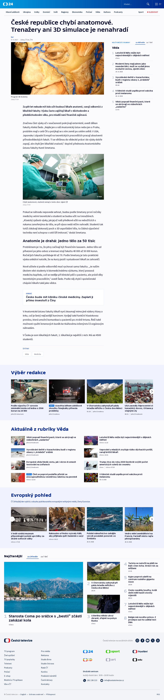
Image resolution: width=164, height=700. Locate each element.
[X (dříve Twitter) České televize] (153, 640)
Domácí (46, 12)
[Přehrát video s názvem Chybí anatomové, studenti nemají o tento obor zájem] (63, 177)
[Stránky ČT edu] (137, 659)
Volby (36, 12)
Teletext (8, 663)
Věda (98, 12)
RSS (158, 694)
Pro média (45, 651)
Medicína (37, 354)
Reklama (45, 655)
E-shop (7, 676)
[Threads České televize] (158, 640)
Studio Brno (46, 659)
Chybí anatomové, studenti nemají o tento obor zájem (44, 202)
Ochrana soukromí (36, 694)
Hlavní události (12, 12)
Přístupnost (50, 694)
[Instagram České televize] (137, 640)
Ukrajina (27, 12)
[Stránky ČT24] (88, 651)
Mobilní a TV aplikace (13, 680)
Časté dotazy (46, 680)
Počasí (89, 12)
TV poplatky (9, 659)
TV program (9, 651)
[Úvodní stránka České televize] (18, 640)
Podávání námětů (48, 676)
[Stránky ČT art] (111, 659)
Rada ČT (44, 667)
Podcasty (118, 12)
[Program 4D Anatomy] (57, 68)
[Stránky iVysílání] (140, 651)
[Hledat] (148, 4)
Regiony (65, 12)
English (23, 694)
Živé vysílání (9, 655)
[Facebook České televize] (142, 640)
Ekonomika (77, 12)
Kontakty (45, 684)
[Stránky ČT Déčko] (87, 659)
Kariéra (44, 671)
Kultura (107, 12)
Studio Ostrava (47, 663)
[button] (63, 177)
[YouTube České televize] (148, 640)
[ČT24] (8, 4)
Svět (56, 12)
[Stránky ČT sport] (113, 651)
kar (12, 37)
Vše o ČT (7, 684)
